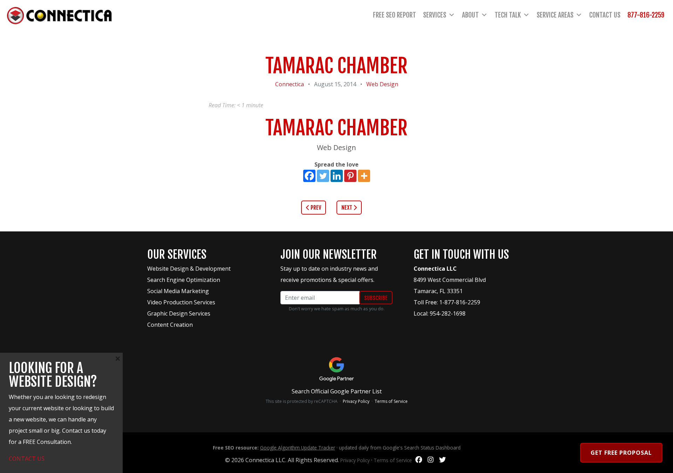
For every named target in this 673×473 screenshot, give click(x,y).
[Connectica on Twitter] (442, 460)
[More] (364, 176)
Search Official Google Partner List (337, 391)
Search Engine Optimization (183, 280)
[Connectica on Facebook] (418, 460)
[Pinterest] (350, 176)
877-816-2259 (645, 15)
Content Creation (170, 325)
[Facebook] (309, 176)
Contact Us (604, 15)
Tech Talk (508, 15)
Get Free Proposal (621, 453)
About (470, 15)
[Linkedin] (337, 176)
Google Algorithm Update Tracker (297, 447)
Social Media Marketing (178, 291)
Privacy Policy (356, 401)
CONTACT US (27, 458)
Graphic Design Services (178, 313)
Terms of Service (391, 401)
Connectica (289, 84)
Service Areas (555, 15)
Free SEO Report (394, 15)
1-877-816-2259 (459, 302)
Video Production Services (181, 302)
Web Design (382, 84)
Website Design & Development (189, 268)
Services (434, 15)
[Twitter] (323, 176)
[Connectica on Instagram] (431, 460)
